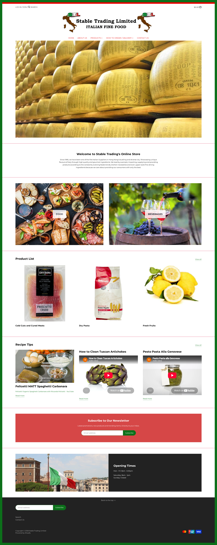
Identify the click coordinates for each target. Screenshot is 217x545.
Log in (18, 7)
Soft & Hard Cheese (109, 89)
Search (18, 517)
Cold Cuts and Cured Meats (29, 325)
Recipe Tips (24, 344)
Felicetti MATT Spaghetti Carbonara (41, 386)
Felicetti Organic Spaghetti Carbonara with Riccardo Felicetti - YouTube (44, 391)
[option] (108, 89)
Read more (19, 396)
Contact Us (19, 520)
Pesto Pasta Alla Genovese (162, 351)
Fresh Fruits (149, 325)
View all (198, 259)
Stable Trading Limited (37, 531)
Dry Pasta (84, 325)
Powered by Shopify (23, 533)
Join (25, 7)
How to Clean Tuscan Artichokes (102, 351)
